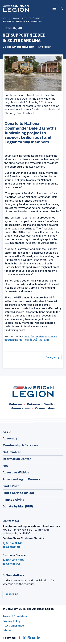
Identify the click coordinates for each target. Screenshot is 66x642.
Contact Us (13, 546)
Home (5, 18)
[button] (54, 8)
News (37, 18)
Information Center (21, 18)
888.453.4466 (15, 543)
